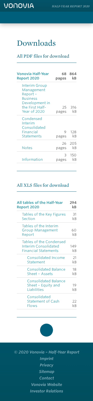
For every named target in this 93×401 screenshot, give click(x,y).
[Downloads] (61, 17)
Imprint (46, 358)
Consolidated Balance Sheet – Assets (46, 271)
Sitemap (46, 371)
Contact (46, 378)
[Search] (50, 17)
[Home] (19, 5)
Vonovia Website (46, 384)
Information (32, 159)
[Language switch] (84, 17)
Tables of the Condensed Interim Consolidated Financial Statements (44, 246)
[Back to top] (46, 330)
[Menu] (7, 17)
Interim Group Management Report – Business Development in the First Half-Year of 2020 (36, 98)
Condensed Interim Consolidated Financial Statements (33, 127)
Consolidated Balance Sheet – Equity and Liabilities (46, 285)
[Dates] (71, 17)
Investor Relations (46, 391)
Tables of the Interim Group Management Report (40, 230)
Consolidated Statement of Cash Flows (43, 301)
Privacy (46, 365)
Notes (27, 148)
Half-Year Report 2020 (71, 6)
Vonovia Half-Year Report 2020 (33, 76)
